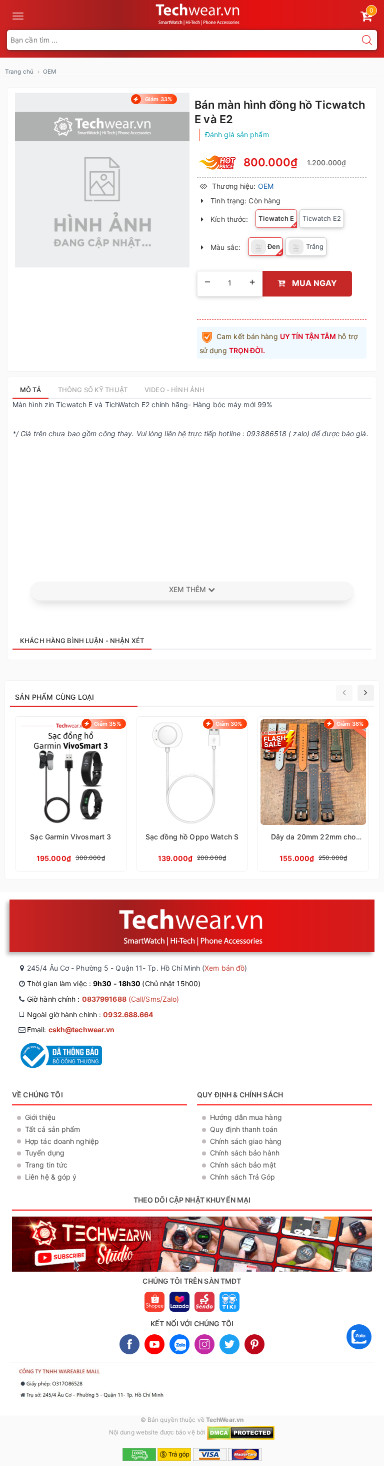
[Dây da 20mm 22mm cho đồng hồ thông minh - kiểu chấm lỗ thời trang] (313, 794)
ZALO (180, 1344)
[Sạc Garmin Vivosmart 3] (71, 794)
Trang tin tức (46, 1164)
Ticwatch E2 (321, 218)
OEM (266, 186)
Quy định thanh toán (244, 1129)
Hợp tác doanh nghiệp (62, 1141)
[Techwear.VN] (198, 13)
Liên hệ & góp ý (51, 1176)
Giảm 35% (107, 723)
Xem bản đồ (224, 968)
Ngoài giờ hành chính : (90, 1014)
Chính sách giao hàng (246, 1141)
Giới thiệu (40, 1117)
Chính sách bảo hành (245, 1152)
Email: (70, 1029)
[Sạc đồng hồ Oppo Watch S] (192, 794)
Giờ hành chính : (103, 999)
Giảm (158, 99)
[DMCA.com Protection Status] (240, 1432)
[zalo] (359, 1351)
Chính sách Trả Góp (242, 1176)
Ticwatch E (276, 218)
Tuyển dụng (44, 1152)
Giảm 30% (229, 723)
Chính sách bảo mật (243, 1164)
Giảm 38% (350, 723)
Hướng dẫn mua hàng (246, 1117)
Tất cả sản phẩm (52, 1129)
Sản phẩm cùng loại (54, 697)
